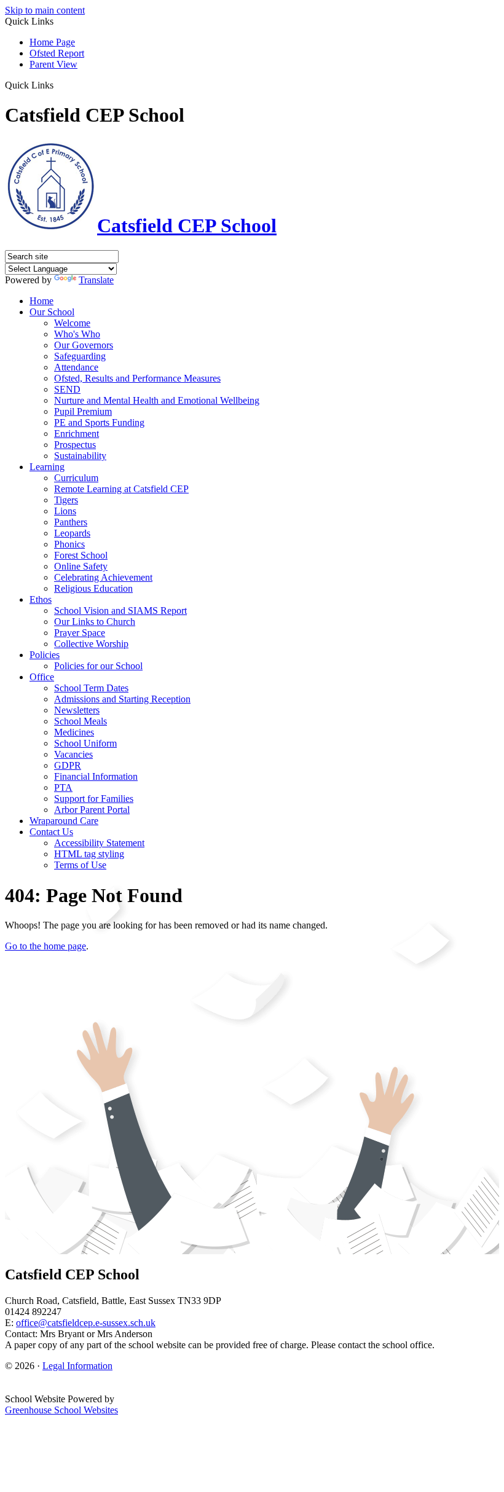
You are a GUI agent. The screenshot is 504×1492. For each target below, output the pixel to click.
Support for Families (93, 798)
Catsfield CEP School (187, 225)
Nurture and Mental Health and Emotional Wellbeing (156, 400)
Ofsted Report (57, 53)
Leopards (72, 533)
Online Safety (81, 566)
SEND (67, 389)
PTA (63, 787)
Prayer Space (79, 632)
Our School (52, 312)
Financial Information (96, 776)
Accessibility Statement (99, 843)
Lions (65, 511)
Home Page (52, 42)
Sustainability (80, 455)
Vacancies (73, 754)
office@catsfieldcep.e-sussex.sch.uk (86, 1322)
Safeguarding (80, 356)
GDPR (67, 765)
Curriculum (76, 478)
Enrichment (76, 433)
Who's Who (77, 334)
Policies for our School (98, 666)
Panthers (70, 522)
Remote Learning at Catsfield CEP (121, 489)
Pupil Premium (83, 411)
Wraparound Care (64, 820)
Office (42, 677)
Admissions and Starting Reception (122, 699)
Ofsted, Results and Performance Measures (137, 378)
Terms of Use (80, 865)
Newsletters (77, 710)
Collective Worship (91, 643)
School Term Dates (91, 688)
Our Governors (83, 345)
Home (41, 301)
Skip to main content (45, 10)
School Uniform (85, 743)
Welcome (72, 323)
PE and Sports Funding (99, 422)
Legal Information (77, 1365)
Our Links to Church (94, 621)
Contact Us (51, 831)
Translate (96, 280)
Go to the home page (45, 946)
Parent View (53, 64)
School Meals (80, 721)
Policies (45, 655)
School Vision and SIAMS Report (120, 610)
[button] (58, 84)
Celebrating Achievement (103, 577)
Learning (47, 466)
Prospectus (75, 444)
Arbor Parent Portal (92, 809)
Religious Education (93, 588)
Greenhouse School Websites (61, 1410)
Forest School (81, 555)
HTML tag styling (89, 854)
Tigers (66, 500)
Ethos (41, 599)
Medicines (74, 732)
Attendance (76, 367)
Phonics (69, 544)
